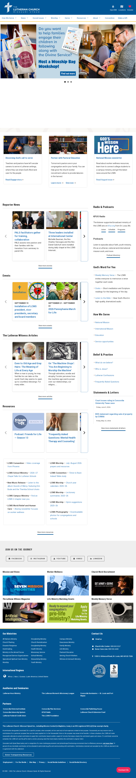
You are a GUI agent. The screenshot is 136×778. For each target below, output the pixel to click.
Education (99, 335)
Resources (81, 18)
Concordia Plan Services (51, 709)
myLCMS (113, 10)
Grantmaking (7, 649)
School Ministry (36, 656)
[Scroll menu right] (84, 236)
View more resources (45, 532)
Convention (109, 18)
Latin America (32, 677)
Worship (54, 18)
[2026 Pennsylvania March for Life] (62, 291)
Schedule (111, 229)
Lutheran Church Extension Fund (92, 712)
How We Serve (8, 18)
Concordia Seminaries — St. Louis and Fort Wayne (96, 694)
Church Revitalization (39, 642)
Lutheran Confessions (104, 375)
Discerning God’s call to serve (19, 158)
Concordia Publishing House (91, 709)
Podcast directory (113, 255)
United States (43, 677)
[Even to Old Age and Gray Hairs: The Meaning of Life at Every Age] (28, 351)
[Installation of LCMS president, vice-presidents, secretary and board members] (28, 291)
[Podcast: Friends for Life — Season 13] (28, 422)
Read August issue (104, 180)
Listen (103, 229)
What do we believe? (104, 363)
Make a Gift (122, 18)
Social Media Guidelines (57, 762)
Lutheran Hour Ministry (11, 693)
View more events (45, 325)
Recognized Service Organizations (15, 656)
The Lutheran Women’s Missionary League (58, 693)
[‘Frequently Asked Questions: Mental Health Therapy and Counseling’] (62, 422)
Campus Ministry (66, 639)
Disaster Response (10, 646)
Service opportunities (104, 342)
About (95, 18)
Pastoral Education (67, 652)
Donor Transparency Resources (18, 755)
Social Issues (38, 18)
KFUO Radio (46, 712)
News (23, 18)
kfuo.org (111, 226)
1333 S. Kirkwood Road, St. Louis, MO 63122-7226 (113, 656)
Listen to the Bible (103, 298)
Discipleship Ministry (38, 639)
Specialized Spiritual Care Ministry (15, 659)
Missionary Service (38, 652)
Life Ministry (64, 649)
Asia (16, 677)
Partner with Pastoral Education (65, 158)
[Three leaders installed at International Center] (62, 220)
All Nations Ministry (10, 639)
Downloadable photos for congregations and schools (66, 515)
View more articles (45, 396)
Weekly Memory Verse (104, 275)
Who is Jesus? (101, 369)
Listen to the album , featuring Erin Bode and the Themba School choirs (24, 486)
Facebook (17, 558)
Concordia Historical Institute (14, 709)
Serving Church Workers (68, 656)
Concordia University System (14, 712)
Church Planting (8, 642)
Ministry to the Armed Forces (13, 652)
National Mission (102, 322)
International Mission (104, 329)
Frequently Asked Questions (107, 382)
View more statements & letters (113, 428)
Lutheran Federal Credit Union (14, 716)
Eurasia (22, 677)
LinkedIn (97, 558)
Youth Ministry (36, 662)
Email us (98, 639)
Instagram (39, 558)
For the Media (21, 762)
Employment (7, 762)
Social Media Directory (78, 762)
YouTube (61, 558)
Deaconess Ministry (67, 642)
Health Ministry (36, 649)
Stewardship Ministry (38, 659)
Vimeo (79, 558)
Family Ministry (65, 646)
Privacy (41, 762)
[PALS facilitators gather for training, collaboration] (28, 220)
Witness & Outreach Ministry (70, 659)
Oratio (98, 288)
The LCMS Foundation (50, 716)
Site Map (32, 762)
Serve (67, 18)
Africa (10, 677)
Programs (121, 229)
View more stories (45, 266)
